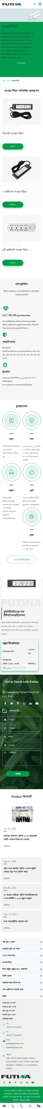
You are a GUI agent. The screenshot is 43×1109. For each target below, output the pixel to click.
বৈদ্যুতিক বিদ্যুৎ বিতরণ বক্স (11, 982)
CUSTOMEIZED (21, 559)
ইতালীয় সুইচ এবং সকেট (8, 1003)
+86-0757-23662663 (14, 1035)
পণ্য (8, 81)
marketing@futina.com (14, 1043)
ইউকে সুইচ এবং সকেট (8, 1011)
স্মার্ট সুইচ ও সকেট (8, 942)
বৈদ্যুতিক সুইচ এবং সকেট (11, 948)
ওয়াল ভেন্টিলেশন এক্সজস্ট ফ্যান (12, 989)
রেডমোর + (13, 146)
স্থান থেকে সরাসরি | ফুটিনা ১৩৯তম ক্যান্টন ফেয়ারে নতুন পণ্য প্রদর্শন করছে (20, 870)
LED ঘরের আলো (8, 955)
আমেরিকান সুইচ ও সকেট (9, 1007)
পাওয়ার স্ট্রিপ (15, 81)
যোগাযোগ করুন (7, 1018)
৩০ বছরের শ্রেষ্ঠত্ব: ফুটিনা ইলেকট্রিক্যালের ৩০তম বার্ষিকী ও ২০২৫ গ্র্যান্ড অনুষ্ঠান (20, 896)
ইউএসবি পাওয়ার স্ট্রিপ (13, 133)
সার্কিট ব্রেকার (6, 976)
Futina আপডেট (21, 796)
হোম (3, 81)
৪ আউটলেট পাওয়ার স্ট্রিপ (14, 191)
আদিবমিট (18, 774)
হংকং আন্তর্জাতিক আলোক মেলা (16, 921)
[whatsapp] (30, 1106)
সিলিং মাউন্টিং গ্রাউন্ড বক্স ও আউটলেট (14, 969)
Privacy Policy (24, 1100)
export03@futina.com (14, 1047)
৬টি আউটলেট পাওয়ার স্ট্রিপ (15, 249)
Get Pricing (21, 63)
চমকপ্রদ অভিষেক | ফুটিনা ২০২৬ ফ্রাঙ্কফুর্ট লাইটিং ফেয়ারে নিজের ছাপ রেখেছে (20, 837)
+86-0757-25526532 (14, 1027)
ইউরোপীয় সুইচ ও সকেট (8, 1015)
